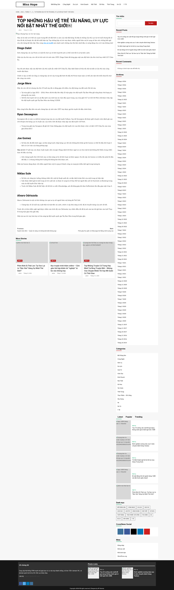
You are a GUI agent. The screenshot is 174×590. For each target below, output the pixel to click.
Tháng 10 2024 (122, 139)
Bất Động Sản (55, 4)
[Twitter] (134, 532)
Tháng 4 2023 (122, 205)
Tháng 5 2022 (122, 237)
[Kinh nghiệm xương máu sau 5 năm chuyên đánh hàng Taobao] (123, 441)
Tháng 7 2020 (122, 299)
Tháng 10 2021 (122, 259)
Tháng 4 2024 (122, 161)
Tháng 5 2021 (122, 270)
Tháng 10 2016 (122, 339)
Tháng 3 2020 (122, 313)
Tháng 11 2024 (122, 136)
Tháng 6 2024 (122, 154)
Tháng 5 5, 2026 (28, 273)
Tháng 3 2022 (122, 244)
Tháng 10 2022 (122, 226)
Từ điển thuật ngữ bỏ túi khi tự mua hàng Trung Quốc (134, 46)
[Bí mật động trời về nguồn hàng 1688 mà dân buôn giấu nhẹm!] (123, 470)
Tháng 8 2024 (122, 146)
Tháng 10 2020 (122, 288)
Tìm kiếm (120, 16)
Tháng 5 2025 (122, 114)
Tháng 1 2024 (122, 172)
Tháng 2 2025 (122, 125)
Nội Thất (94, 4)
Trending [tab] (138, 417)
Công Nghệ (66, 4)
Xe (118, 402)
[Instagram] (120, 532)
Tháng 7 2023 (122, 194)
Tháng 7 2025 (122, 107)
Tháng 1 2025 (122, 128)
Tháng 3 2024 (122, 165)
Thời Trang (110, 4)
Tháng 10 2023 (122, 183)
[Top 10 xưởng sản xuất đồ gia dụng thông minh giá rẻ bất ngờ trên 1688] (123, 422)
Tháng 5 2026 (122, 85)
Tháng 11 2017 (122, 328)
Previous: (36, 230)
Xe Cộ (119, 4)
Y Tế (125, 4)
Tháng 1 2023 (122, 215)
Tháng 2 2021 (122, 273)
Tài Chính (120, 388)
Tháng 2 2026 (122, 92)
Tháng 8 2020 (122, 295)
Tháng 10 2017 (122, 332)
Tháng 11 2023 (122, 179)
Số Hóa (101, 4)
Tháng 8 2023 (122, 190)
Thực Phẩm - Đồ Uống (133, 515)
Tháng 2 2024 (122, 168)
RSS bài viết (121, 549)
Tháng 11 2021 (122, 255)
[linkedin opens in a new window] (27, 583)
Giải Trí (20, 16)
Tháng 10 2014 (122, 342)
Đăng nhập (121, 545)
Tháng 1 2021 (122, 277)
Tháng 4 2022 (122, 241)
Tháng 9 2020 (122, 292)
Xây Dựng (121, 399)
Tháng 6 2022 (122, 234)
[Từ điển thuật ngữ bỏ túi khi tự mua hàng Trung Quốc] (123, 457)
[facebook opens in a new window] (20, 583)
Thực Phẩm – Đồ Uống (124, 395)
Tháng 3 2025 (122, 121)
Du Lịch (75, 4)
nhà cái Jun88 (48, 43)
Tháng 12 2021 (122, 252)
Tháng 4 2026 (122, 88)
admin (20, 30)
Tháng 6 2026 (122, 81)
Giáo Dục (120, 373)
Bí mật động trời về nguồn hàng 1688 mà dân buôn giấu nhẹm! (137, 50)
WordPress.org (122, 556)
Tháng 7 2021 (122, 263)
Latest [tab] (120, 417)
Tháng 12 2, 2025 (94, 275)
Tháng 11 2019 (122, 324)
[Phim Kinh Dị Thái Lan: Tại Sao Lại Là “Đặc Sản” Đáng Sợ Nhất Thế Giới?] (32, 252)
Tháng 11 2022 (122, 223)
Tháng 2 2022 (122, 248)
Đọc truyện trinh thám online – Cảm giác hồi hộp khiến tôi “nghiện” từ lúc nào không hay (65, 268)
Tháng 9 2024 (122, 143)
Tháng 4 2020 (122, 310)
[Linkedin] (140, 532)
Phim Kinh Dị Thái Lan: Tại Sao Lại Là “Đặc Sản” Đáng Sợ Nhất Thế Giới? (31, 268)
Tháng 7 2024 (122, 150)
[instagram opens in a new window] (31, 583)
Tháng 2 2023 (122, 212)
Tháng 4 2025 (122, 117)
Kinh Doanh (84, 4)
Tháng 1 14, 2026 (61, 273)
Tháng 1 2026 (122, 96)
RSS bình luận (122, 552)
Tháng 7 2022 (122, 230)
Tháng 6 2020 (122, 303)
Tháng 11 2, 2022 (28, 30)
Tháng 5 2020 (122, 306)
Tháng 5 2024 (122, 157)
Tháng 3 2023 (122, 208)
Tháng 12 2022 (122, 219)
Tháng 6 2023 (122, 197)
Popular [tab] (128, 417)
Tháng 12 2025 (122, 99)
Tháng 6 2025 (122, 110)
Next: (95, 230)
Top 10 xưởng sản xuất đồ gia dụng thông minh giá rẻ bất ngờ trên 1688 (136, 38)
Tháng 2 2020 (122, 317)
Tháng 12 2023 (122, 175)
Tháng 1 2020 (122, 321)
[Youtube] (147, 532)
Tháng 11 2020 (122, 284)
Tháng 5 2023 (122, 201)
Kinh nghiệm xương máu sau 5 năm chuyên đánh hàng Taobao (136, 42)
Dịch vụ (120, 362)
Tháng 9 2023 (122, 186)
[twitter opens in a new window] (24, 583)
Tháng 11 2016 (122, 335)
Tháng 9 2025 (122, 103)
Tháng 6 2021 (122, 266)
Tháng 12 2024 (122, 132)
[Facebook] (127, 532)
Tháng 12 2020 (122, 281)
